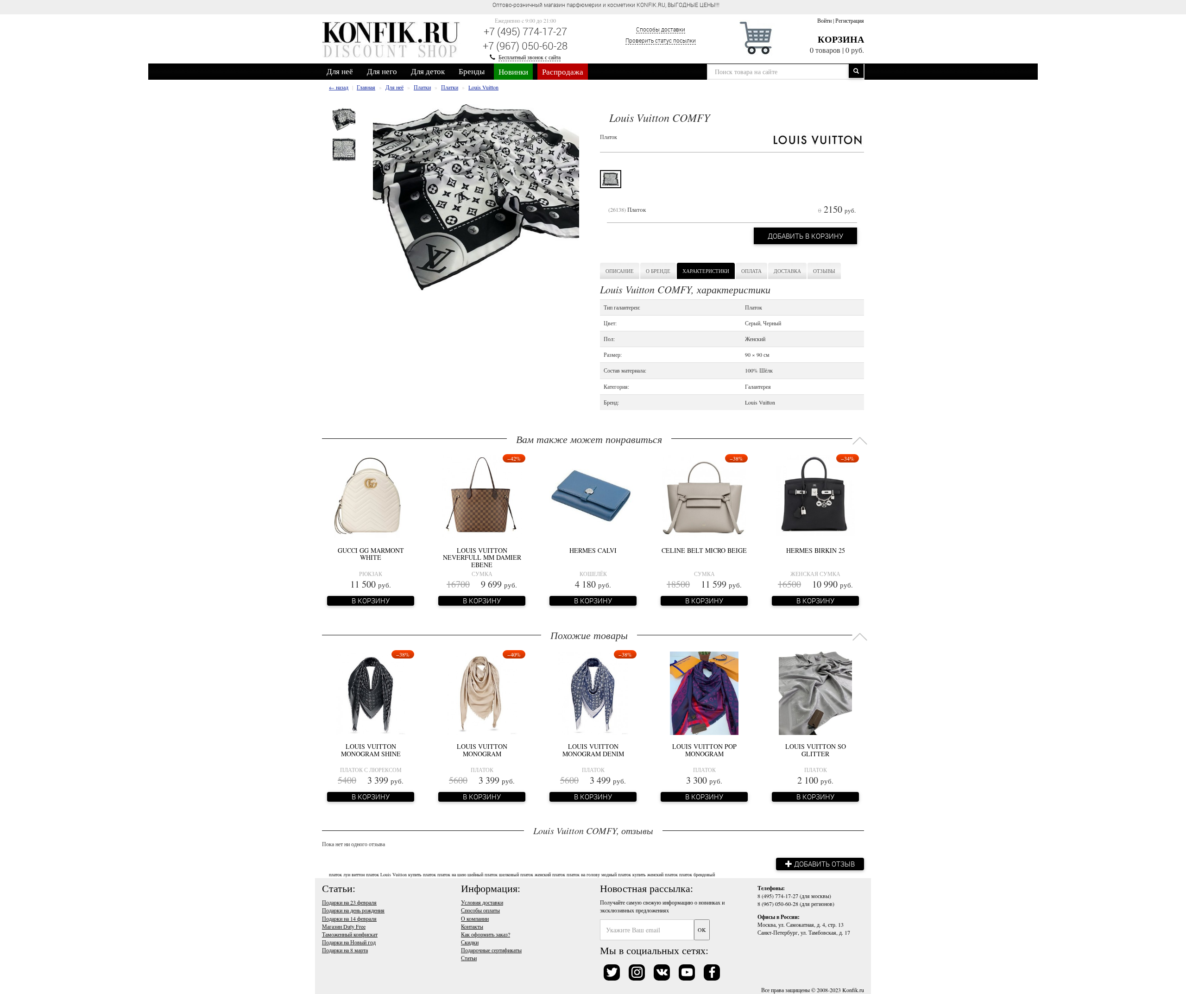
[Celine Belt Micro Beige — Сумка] (704, 496)
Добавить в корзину (805, 236)
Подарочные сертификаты (491, 950)
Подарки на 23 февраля (349, 902)
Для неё (340, 71)
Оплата (751, 270)
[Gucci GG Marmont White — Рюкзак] (371, 496)
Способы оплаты (480, 910)
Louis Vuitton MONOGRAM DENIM (593, 750)
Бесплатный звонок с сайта (529, 57)
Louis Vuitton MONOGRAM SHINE (371, 750)
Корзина (841, 39)
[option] (344, 119)
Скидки (470, 942)
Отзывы (824, 270)
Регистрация (849, 20)
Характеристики (705, 270)
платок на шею (451, 874)
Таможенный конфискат (350, 934)
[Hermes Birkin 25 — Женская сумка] (815, 496)
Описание (620, 270)
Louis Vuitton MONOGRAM (482, 750)
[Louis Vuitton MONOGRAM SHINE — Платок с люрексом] (370, 692)
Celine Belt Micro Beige (704, 550)
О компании (475, 918)
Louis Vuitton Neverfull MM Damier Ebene (482, 557)
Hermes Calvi (593, 550)
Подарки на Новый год (349, 942)
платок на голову (583, 874)
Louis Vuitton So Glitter (815, 750)
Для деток (428, 71)
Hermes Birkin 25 (815, 550)
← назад (338, 87)
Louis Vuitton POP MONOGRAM (704, 750)
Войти (824, 20)
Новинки (513, 71)
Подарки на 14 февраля (349, 918)
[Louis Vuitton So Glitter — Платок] (815, 692)
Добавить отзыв (823, 863)
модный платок (616, 874)
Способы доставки (660, 29)
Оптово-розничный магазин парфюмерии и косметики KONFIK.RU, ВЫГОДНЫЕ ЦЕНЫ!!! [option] (605, 4)
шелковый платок (516, 874)
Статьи (469, 958)
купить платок (422, 874)
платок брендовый (697, 874)
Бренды (472, 71)
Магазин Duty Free (344, 926)
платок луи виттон (347, 874)
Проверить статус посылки (660, 40)
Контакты (472, 926)
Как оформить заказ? (485, 934)
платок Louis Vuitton (386, 874)
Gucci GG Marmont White (371, 554)
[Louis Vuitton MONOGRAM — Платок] (482, 692)
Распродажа (562, 71)
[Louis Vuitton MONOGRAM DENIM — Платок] (593, 692)
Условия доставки (482, 902)
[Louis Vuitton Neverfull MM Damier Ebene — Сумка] (482, 496)
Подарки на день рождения (353, 910)
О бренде (658, 270)
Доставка (787, 270)
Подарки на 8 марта (345, 950)
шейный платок (482, 874)
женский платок (550, 874)
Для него (382, 71)
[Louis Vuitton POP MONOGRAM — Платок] (704, 692)
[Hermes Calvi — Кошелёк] (593, 496)
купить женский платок (655, 874)
